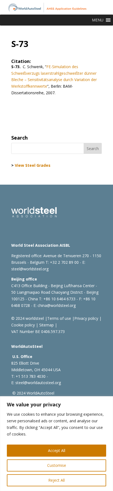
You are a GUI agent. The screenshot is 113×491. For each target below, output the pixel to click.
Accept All (56, 450)
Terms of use (59, 318)
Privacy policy (86, 318)
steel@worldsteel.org (30, 268)
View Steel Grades (32, 165)
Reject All (56, 480)
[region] (56, 443)
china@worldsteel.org (57, 305)
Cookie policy (23, 325)
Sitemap (46, 325)
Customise (56, 465)
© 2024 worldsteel (27, 318)
